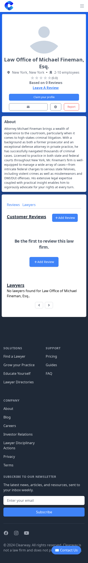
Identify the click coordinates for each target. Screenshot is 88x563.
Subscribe (44, 512)
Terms (8, 465)
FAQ (49, 373)
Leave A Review (46, 87)
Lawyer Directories (18, 382)
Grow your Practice (19, 365)
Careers (9, 425)
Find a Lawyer (14, 356)
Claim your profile (44, 97)
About (8, 408)
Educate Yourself (17, 373)
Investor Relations (18, 434)
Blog (7, 417)
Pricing (51, 356)
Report (71, 107)
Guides (51, 365)
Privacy (9, 456)
